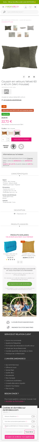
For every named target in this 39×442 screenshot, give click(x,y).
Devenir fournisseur (12, 386)
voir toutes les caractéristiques (12, 100)
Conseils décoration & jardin (15, 383)
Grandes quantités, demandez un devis (19, 351)
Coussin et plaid (7, 22)
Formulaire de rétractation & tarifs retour (20, 346)
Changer (30, 158)
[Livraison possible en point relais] (13, 146)
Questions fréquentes (13, 343)
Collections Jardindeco (14, 381)
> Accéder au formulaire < (14, 401)
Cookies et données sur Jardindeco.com (14, 408)
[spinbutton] (5, 139)
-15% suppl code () (17, 110)
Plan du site (10, 388)
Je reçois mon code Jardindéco (19, 284)
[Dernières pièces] (5, 146)
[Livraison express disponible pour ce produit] (21, 146)
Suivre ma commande (13, 340)
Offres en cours (11, 367)
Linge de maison (25, 20)
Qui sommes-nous (12, 365)
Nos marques (10, 378)
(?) (17, 416)
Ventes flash (10, 370)
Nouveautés (10, 375)
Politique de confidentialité (15, 353)
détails (5, 412)
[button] (8, 139)
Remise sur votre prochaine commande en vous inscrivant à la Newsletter (19, 269)
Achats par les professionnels (16, 348)
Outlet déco (10, 373)
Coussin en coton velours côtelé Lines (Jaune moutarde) (28, 255)
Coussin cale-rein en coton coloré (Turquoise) (10, 255)
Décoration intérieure (10, 20)
